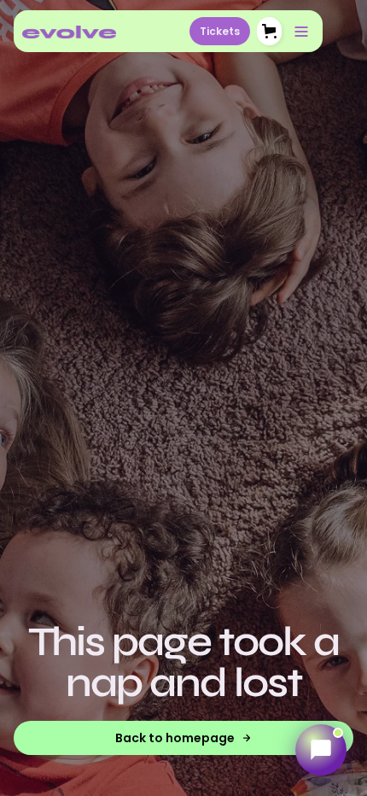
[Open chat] (321, 750)
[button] (269, 31)
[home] (69, 31)
